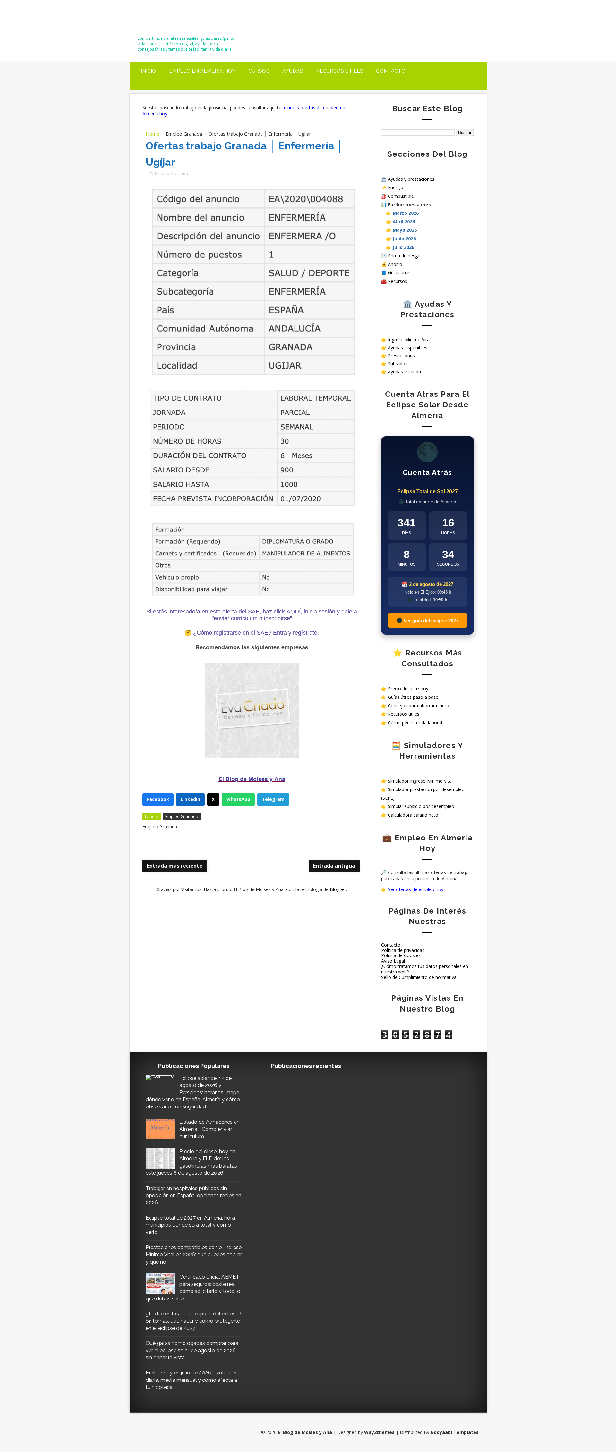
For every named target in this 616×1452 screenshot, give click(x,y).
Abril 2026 (404, 222)
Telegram (273, 799)
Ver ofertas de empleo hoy (415, 889)
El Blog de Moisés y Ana (173, 20)
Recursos (397, 281)
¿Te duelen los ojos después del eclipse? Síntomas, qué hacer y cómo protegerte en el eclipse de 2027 (193, 1321)
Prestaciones (401, 356)
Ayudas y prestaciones (411, 179)
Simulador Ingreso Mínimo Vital (420, 781)
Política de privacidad (403, 950)
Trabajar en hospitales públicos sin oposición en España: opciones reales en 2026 (193, 1195)
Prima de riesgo (404, 256)
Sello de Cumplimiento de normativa (419, 977)
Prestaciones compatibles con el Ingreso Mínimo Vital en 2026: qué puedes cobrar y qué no (194, 1254)
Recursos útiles (339, 71)
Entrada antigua (334, 865)
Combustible (401, 196)
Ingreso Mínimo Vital (409, 340)
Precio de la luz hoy (408, 689)
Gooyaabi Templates (455, 1432)
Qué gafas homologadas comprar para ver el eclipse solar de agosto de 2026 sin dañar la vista (192, 1350)
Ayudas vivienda (404, 372)
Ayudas (292, 71)
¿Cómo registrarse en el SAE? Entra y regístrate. (256, 633)
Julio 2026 (403, 247)
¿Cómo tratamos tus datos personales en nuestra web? (424, 969)
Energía (395, 187)
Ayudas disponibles (407, 348)
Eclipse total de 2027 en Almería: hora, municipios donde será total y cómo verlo (191, 1225)
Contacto (391, 71)
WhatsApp (238, 799)
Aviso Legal (393, 961)
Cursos (259, 71)
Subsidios (397, 364)
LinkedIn (190, 799)
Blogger (338, 889)
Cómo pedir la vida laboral (415, 723)
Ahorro (395, 264)
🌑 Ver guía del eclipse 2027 (427, 620)
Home (152, 133)
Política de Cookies (401, 955)
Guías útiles (400, 273)
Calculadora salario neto (413, 815)
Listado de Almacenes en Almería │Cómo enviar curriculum (209, 1129)
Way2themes (379, 1432)
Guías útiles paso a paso (413, 697)
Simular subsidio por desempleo (421, 806)
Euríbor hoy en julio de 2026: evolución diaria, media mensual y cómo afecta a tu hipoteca (191, 1380)
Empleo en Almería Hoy (202, 71)
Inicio (148, 71)
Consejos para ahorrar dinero (418, 706)
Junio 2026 (404, 239)
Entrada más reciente (174, 865)
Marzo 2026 (406, 213)
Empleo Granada (184, 133)
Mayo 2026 (405, 230)
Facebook (158, 799)
